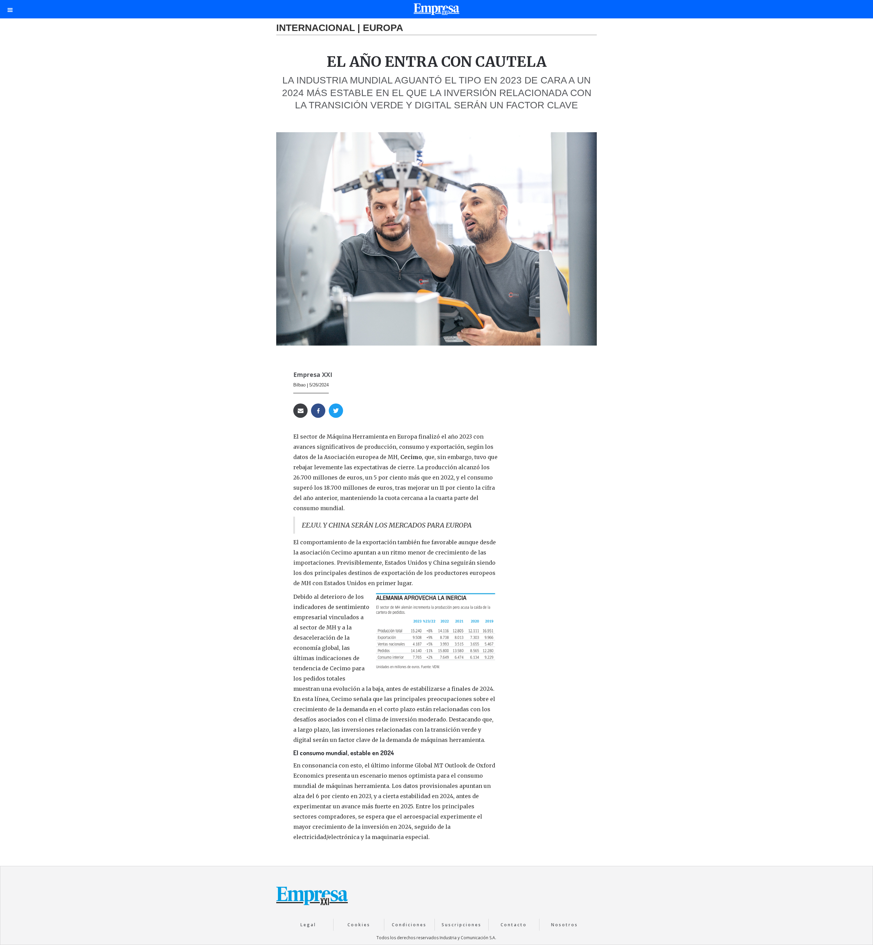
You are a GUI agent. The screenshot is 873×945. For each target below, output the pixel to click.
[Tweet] (336, 410)
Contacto (514, 925)
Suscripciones (462, 925)
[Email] (300, 410)
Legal (308, 925)
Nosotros (564, 925)
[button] (10, 9)
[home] (436, 10)
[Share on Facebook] (318, 410)
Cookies (358, 925)
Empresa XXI (312, 374)
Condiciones (409, 925)
